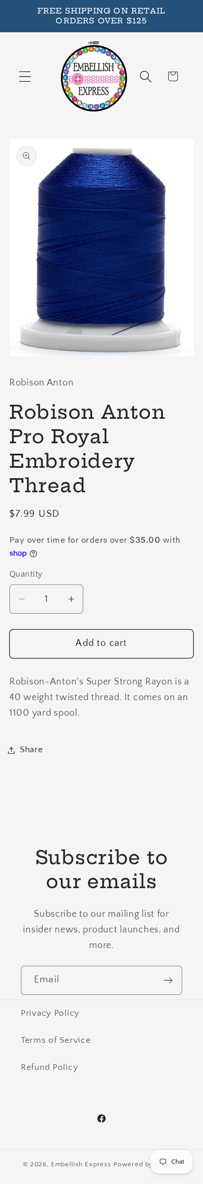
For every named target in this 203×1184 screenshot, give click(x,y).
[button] (25, 76)
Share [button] (31, 749)
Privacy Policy (50, 1013)
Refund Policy (49, 1067)
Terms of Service (56, 1040)
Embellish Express (81, 1164)
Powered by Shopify (146, 1164)
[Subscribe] (168, 980)
